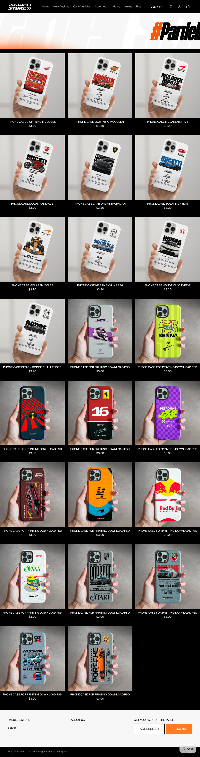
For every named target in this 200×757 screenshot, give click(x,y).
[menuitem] (138, 6)
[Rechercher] (171, 6)
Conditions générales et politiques (48, 751)
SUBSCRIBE (179, 729)
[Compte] (179, 6)
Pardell (20, 751)
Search (12, 727)
